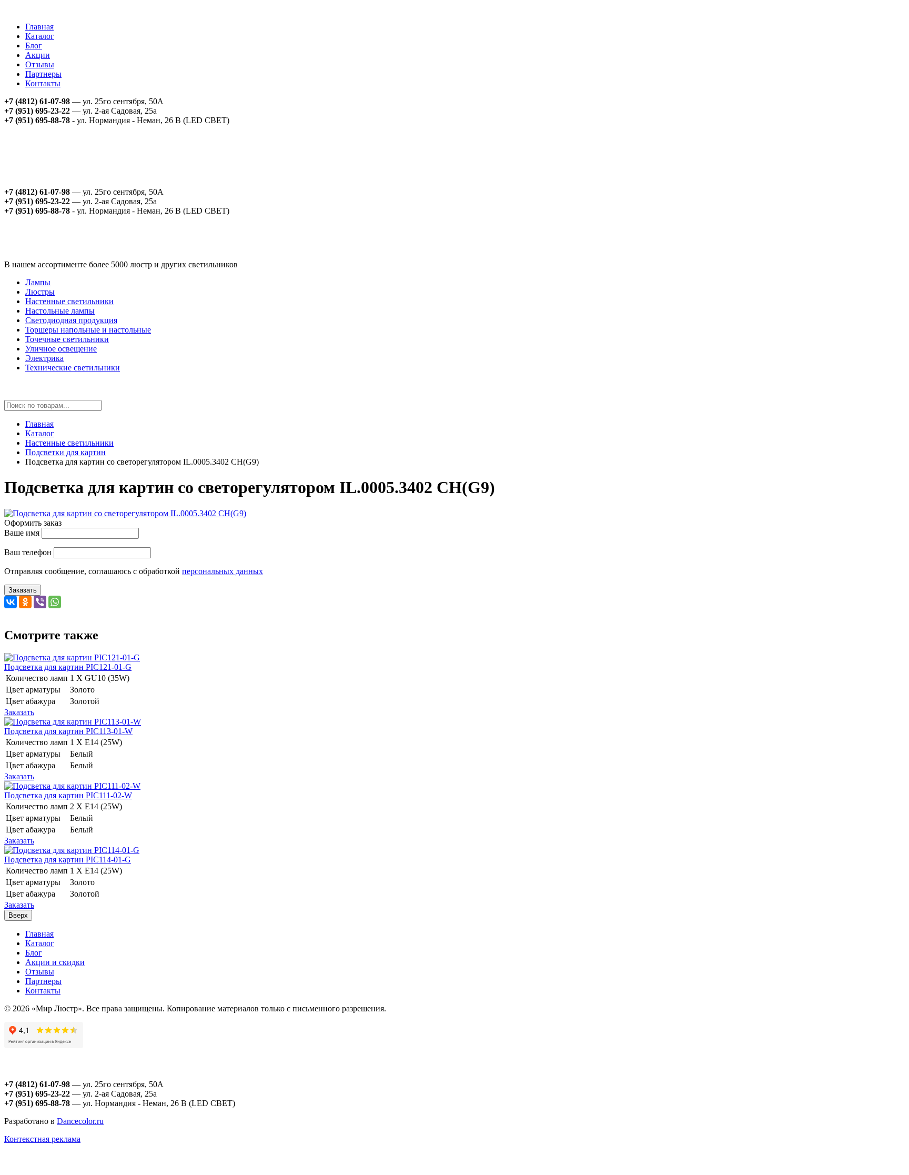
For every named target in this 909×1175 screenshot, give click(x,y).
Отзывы (39, 64)
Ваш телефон (28, 552)
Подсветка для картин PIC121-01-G (68, 666)
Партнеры (43, 73)
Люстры (40, 291)
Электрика (44, 358)
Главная (39, 26)
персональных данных (222, 571)
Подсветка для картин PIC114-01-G (67, 859)
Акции (37, 55)
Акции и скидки (55, 962)
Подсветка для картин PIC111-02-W (68, 795)
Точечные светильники (67, 339)
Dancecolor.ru (80, 1121)
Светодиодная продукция (71, 320)
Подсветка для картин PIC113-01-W (68, 731)
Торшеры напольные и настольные (88, 329)
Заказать (22, 590)
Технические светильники (72, 367)
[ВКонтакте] (10, 602)
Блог (33, 45)
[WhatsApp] (54, 602)
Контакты (42, 83)
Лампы (37, 282)
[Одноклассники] (25, 602)
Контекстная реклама (42, 1138)
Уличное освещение (61, 348)
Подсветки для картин (65, 452)
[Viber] (40, 602)
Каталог (39, 36)
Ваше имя (21, 532)
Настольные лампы (60, 310)
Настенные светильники (69, 301)
